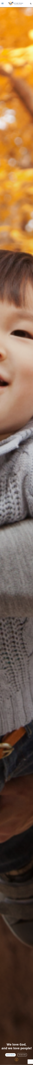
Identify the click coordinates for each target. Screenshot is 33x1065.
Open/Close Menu (3, 3)
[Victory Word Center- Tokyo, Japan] (16, 3)
